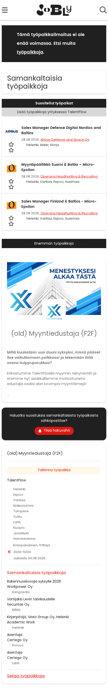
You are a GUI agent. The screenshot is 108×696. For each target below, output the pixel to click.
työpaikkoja (30, 52)
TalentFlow (16, 480)
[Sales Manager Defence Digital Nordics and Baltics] (11, 131)
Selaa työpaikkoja (26, 675)
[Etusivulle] (54, 10)
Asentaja (14, 634)
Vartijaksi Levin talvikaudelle (31, 599)
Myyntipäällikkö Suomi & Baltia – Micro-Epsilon (58, 167)
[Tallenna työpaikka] (11, 147)
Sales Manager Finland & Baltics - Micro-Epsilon (58, 204)
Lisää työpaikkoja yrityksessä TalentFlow (51, 111)
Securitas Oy (18, 604)
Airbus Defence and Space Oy (64, 139)
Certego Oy (17, 639)
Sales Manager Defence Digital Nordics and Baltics (61, 130)
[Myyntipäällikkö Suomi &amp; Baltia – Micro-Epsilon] (11, 168)
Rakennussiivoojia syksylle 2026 (34, 581)
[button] (98, 43)
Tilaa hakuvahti (56, 430)
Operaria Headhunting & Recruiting (69, 176)
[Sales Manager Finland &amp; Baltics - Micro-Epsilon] (11, 205)
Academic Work (21, 622)
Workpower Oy (20, 586)
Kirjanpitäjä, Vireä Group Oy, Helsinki (38, 616)
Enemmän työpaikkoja (54, 243)
